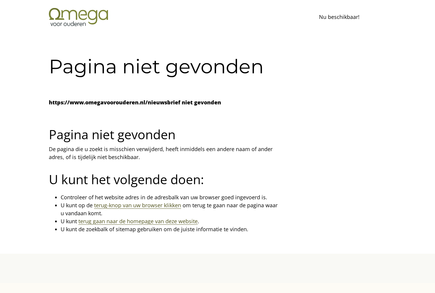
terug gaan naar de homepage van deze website (138, 221)
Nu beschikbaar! (339, 16)
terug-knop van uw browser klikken (137, 205)
